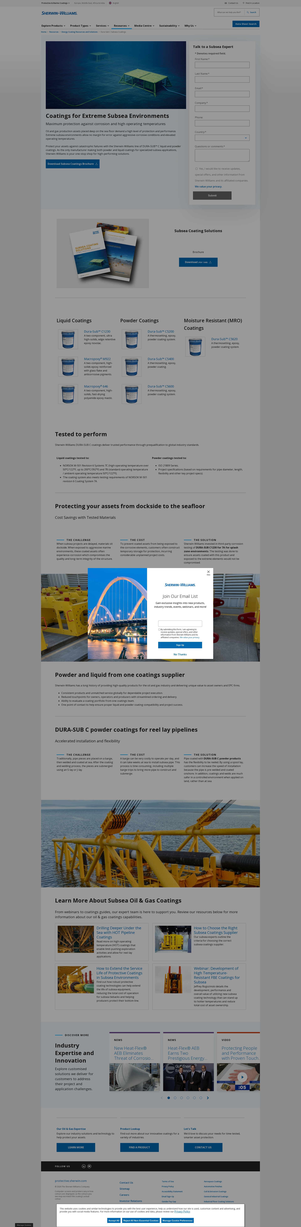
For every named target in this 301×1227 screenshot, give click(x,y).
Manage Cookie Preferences (178, 1220)
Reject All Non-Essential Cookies (140, 1220)
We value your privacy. (190, 637)
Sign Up (180, 645)
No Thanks (180, 654)
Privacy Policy (182, 1211)
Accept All (113, 1220)
